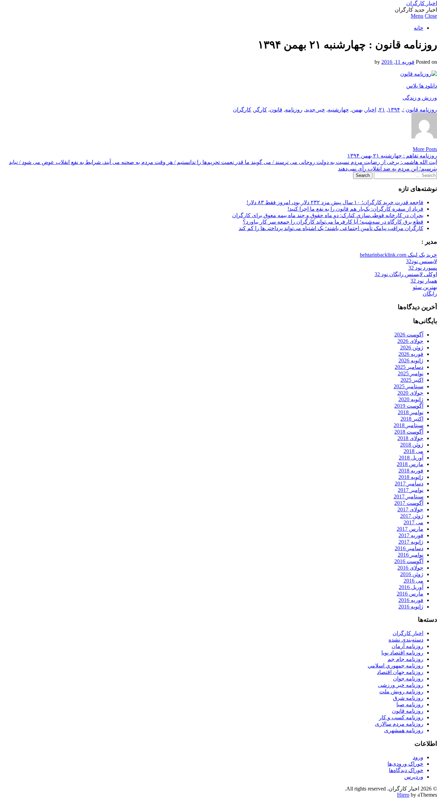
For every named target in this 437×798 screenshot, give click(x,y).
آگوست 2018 (408, 432)
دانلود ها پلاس (421, 86)
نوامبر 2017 (410, 490)
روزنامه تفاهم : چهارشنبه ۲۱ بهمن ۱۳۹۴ (392, 156)
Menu (417, 16)
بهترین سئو (425, 287)
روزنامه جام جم (405, 659)
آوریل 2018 (411, 458)
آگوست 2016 (408, 561)
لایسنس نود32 (421, 261)
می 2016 (413, 581)
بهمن (357, 109)
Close (431, 16)
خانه (418, 28)
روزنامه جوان (408, 678)
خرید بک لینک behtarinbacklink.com (398, 255)
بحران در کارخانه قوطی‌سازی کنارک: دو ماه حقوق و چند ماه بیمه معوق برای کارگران (327, 215)
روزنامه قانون (421, 109)
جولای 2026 (410, 341)
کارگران (242, 109)
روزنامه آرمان (407, 646)
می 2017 (413, 522)
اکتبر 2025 (411, 380)
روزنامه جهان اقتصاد (400, 672)
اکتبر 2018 (411, 419)
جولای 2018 (410, 438)
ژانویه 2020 (410, 399)
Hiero (403, 795)
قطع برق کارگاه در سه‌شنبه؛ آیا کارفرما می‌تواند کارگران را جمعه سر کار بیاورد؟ (333, 222)
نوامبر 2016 (410, 555)
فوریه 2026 (410, 354)
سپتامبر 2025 (408, 386)
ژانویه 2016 (410, 606)
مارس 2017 (410, 529)
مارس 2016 (410, 594)
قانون (276, 109)
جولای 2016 (410, 568)
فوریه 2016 (410, 600)
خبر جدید (315, 109)
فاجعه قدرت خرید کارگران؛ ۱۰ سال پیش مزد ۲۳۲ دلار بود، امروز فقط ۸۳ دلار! (334, 202)
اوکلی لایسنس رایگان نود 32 (406, 274)
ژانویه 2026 (410, 360)
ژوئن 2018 (411, 445)
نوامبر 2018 (410, 412)
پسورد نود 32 (422, 268)
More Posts (425, 149)
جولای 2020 (410, 393)
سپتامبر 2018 (408, 425)
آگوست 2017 (408, 503)
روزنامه (293, 109)
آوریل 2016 (411, 587)
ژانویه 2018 (410, 477)
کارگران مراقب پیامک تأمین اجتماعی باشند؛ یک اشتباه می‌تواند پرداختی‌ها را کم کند (331, 228)
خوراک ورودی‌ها (405, 764)
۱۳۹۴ (394, 109)
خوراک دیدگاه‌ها (406, 770)
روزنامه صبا (409, 704)
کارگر (260, 109)
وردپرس (413, 777)
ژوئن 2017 (411, 516)
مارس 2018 (410, 464)
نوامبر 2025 (410, 373)
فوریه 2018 (410, 470)
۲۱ (382, 109)
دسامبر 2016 (409, 548)
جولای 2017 (410, 509)
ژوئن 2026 (411, 347)
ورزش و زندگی (420, 98)
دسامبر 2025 (409, 367)
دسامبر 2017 (409, 483)
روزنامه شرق (408, 698)
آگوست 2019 (408, 406)
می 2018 (413, 451)
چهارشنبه (338, 109)
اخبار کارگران (421, 3)
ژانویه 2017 (410, 542)
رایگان (430, 294)
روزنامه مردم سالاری (399, 724)
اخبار (370, 109)
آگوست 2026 (408, 334)
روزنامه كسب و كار (401, 717)
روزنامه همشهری (403, 730)
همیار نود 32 (423, 281)
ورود (418, 757)
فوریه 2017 (410, 535)
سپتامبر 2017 (408, 496)
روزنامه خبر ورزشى (400, 685)
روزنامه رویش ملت (401, 691)
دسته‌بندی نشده (406, 640)
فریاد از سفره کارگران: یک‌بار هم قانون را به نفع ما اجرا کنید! (355, 209)
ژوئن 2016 (411, 574)
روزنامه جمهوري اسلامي (395, 665)
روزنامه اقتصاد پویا (402, 653)
